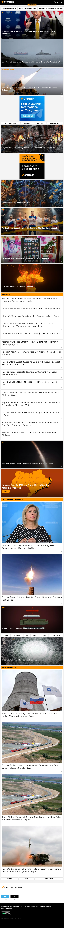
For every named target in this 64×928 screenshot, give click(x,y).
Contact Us (23, 906)
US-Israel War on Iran (8, 13)
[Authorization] (54, 2)
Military (29, 892)
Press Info (9, 906)
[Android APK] (6, 913)
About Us (3, 906)
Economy (22, 892)
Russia (16, 892)
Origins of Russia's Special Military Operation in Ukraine (17, 127)
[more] (61, 37)
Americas (9, 892)
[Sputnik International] (8, 3)
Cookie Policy (30, 906)
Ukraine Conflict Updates (11, 499)
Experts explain (8, 667)
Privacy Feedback (47, 906)
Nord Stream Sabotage (8, 639)
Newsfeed (6, 294)
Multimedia (47, 892)
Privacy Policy (38, 906)
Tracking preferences (6, 908)
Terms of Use (15, 906)
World (3, 181)
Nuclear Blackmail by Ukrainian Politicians (14, 266)
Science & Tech (38, 892)
